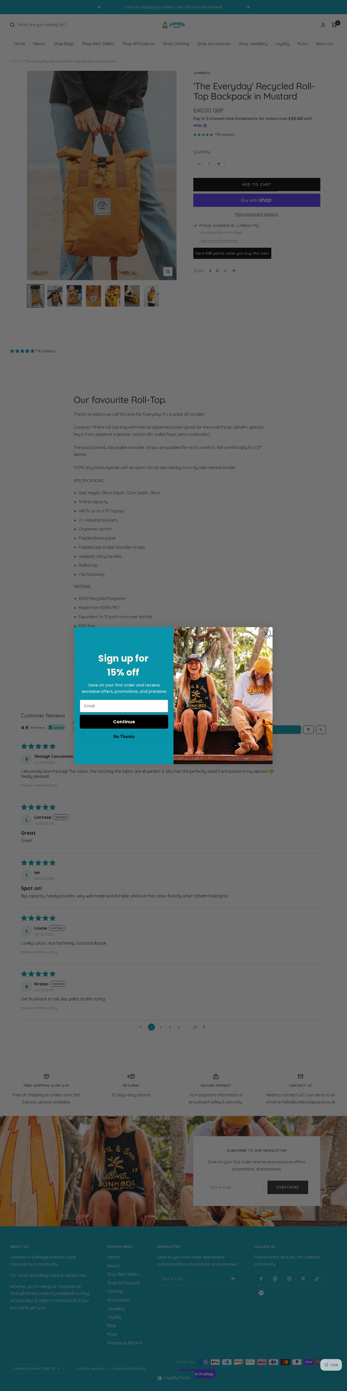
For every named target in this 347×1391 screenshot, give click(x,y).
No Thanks (124, 736)
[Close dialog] (266, 633)
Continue (124, 721)
